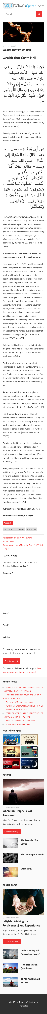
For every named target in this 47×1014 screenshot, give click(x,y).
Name (6, 613)
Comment (8, 573)
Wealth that (31, 529)
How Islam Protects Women (18, 724)
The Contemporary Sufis (32, 854)
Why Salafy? (26, 868)
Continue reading (11, 831)
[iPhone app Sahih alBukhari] (29, 744)
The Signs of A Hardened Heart (19, 702)
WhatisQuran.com (12, 807)
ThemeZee (23, 1006)
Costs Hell (8, 529)
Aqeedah (7, 523)
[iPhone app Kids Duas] (29, 756)
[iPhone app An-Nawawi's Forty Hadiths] (11, 756)
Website (6, 637)
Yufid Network (11, 46)
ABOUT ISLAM (10, 884)
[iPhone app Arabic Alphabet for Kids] (11, 744)
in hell (22, 529)
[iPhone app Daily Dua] (11, 768)
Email (6, 625)
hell (15, 529)
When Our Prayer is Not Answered (21, 720)
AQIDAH (7, 774)
